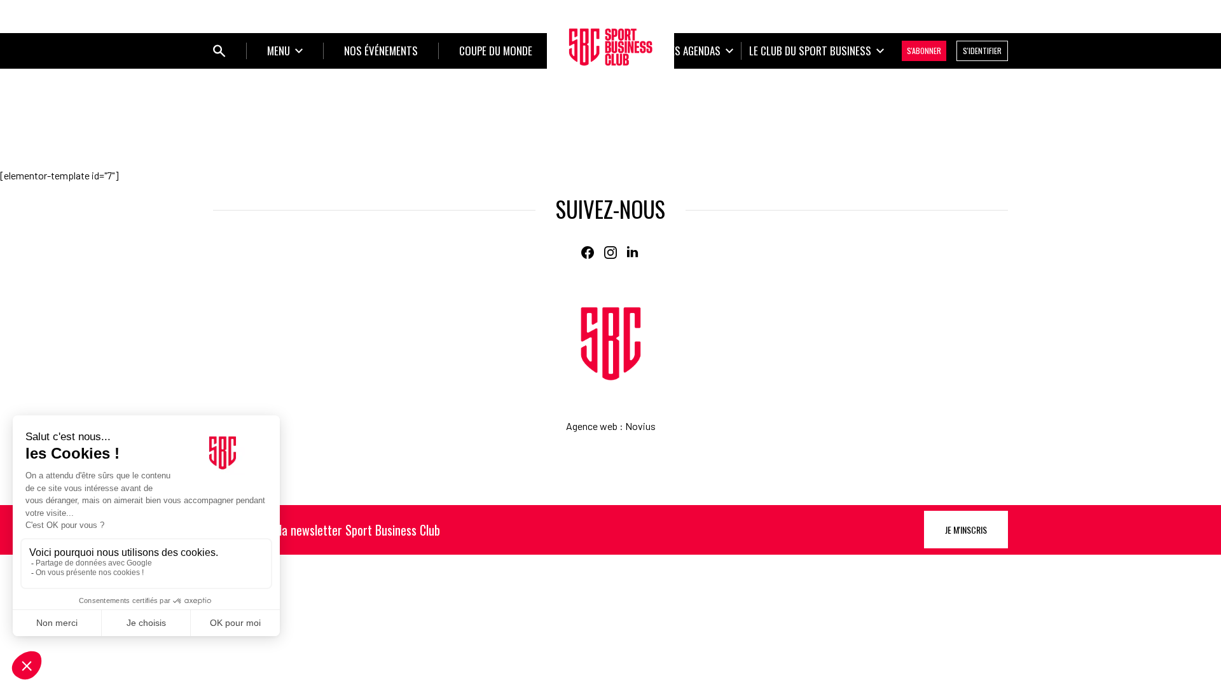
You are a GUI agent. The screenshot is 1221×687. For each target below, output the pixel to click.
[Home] (611, 344)
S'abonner (924, 50)
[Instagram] (610, 252)
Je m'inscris (966, 529)
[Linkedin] (633, 252)
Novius (640, 426)
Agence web (591, 426)
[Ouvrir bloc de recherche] (219, 51)
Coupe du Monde (495, 51)
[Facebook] (587, 252)
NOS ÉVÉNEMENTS (381, 51)
